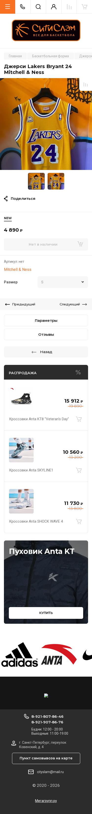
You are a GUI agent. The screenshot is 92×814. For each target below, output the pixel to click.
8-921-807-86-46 (47, 716)
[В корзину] (79, 419)
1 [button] (44, 167)
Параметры (46, 320)
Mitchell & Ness (17, 269)
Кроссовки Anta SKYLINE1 (31, 470)
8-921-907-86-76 (47, 722)
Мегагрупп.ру (46, 801)
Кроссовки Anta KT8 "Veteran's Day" (39, 419)
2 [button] (49, 167)
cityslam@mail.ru (50, 772)
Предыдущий (23, 304)
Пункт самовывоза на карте (46, 758)
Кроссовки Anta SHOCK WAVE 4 (36, 521)
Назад (46, 351)
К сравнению (85, 84)
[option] (46, 124)
